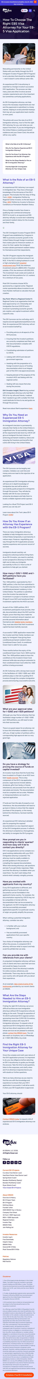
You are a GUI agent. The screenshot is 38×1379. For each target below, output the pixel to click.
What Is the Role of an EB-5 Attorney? (18, 144)
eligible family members (23, 622)
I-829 (9, 202)
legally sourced (12, 778)
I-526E (9, 197)
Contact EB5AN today (11, 1119)
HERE (11, 515)
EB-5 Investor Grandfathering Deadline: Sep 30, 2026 (17, 2)
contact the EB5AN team (17, 1033)
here (30, 408)
